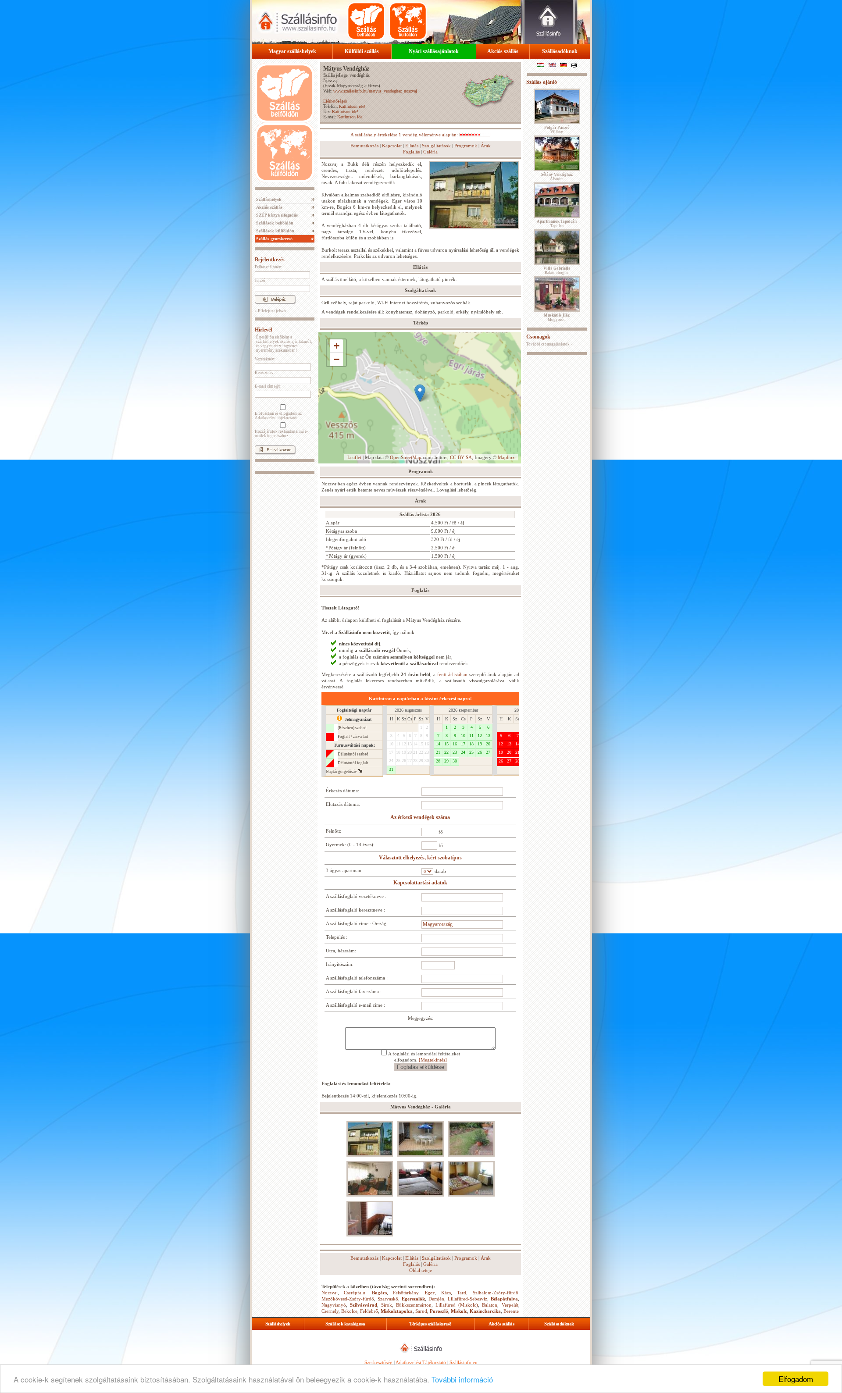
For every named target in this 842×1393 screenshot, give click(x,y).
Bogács (379, 1292)
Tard (461, 1292)
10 (391, 743)
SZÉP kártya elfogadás (276, 215)
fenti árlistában (452, 674)
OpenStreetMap (405, 457)
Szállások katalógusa (345, 1323)
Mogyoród (557, 317)
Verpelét (510, 1304)
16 (427, 743)
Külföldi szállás (362, 51)
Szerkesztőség (378, 1362)
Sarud (421, 1311)
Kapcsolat (392, 145)
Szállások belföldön (274, 223)
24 (391, 760)
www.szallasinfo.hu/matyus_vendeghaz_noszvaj (375, 91)
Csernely (330, 1311)
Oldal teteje (420, 1270)
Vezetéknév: (265, 359)
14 (415, 743)
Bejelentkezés (270, 260)
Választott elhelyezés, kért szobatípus (420, 858)
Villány (557, 129)
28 (415, 760)
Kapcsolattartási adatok (420, 883)
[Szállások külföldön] (408, 21)
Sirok (386, 1304)
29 (421, 760)
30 (427, 760)
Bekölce (349, 1311)
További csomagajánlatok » (549, 344)
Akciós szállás (502, 51)
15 (421, 743)
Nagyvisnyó (333, 1304)
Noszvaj (330, 80)
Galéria (430, 151)
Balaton (489, 1304)
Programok (465, 145)
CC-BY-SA (461, 457)
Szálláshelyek (268, 199)
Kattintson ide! (352, 106)
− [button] (336, 359)
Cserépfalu (354, 1292)
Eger (430, 1292)
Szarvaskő (388, 1298)
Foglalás (411, 151)
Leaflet (354, 457)
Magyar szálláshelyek (292, 51)
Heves (372, 85)
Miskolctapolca (397, 1311)
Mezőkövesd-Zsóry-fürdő (347, 1298)
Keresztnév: (265, 373)
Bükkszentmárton (414, 1304)
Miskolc (459, 1311)
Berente (511, 1311)
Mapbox (506, 457)
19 (404, 752)
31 (391, 769)
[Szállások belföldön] (366, 21)
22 (421, 752)
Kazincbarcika (485, 1311)
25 (398, 760)
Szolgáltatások (436, 145)
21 (415, 752)
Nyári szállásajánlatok (434, 51)
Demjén (436, 1298)
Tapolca (557, 223)
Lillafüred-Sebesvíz (467, 1298)
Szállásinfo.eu (464, 1362)
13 (409, 743)
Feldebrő (369, 1311)
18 (398, 752)
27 (409, 760)
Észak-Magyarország (344, 85)
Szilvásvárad (363, 1304)
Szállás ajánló (541, 82)
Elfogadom (795, 1378)
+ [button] (336, 345)
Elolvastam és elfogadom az (278, 415)
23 (427, 752)
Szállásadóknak (560, 51)
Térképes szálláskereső (430, 1323)
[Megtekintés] (433, 1059)
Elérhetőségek (335, 101)
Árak (486, 145)
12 (404, 743)
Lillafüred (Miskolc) (456, 1304)
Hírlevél (263, 330)
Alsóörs (557, 176)
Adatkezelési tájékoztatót (276, 418)
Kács (446, 1292)
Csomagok (538, 337)
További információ (462, 1379)
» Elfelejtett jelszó (270, 311)
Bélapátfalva (504, 1298)
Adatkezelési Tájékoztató (421, 1362)
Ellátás (411, 145)
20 (409, 752)
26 (404, 760)
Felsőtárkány (405, 1292)
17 (391, 752)
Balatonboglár (557, 270)
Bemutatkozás (364, 145)
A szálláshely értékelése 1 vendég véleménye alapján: (404, 134)
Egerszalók (413, 1298)
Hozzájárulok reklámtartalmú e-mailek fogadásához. (281, 433)
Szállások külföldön (274, 230)
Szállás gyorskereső (274, 238)
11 (398, 743)
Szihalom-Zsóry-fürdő (495, 1292)
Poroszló (439, 1311)
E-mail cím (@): (268, 386)
